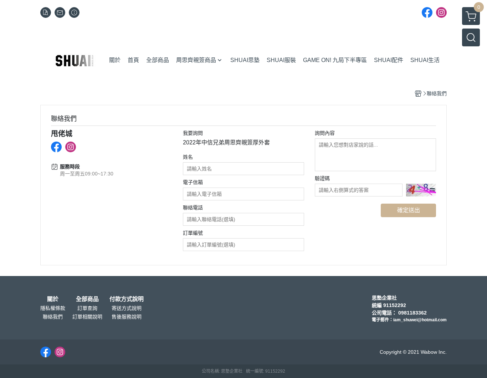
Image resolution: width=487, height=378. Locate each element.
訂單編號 (193, 233)
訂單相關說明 (87, 316)
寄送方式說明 (127, 308)
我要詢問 (193, 133)
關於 (52, 299)
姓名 (188, 157)
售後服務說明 (127, 316)
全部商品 (87, 299)
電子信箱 (193, 182)
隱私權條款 (52, 308)
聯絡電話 (193, 207)
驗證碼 (322, 178)
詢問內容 (325, 133)
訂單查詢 (87, 308)
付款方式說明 (126, 299)
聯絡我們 (53, 316)
